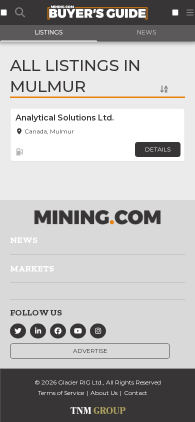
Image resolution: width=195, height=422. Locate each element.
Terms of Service (61, 392)
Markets (32, 268)
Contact (136, 392)
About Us (104, 392)
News (24, 240)
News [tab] (146, 32)
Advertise (90, 350)
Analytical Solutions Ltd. (65, 117)
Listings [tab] (48, 32)
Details (157, 149)
